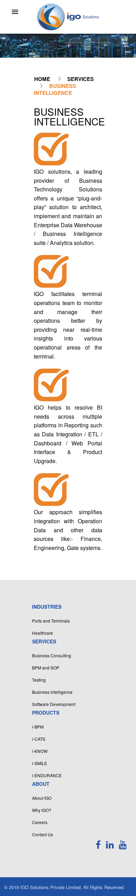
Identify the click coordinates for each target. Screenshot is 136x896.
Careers (39, 822)
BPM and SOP (45, 668)
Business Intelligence (52, 692)
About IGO (42, 798)
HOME (42, 79)
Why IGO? (41, 810)
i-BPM (38, 727)
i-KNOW (39, 751)
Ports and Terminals (51, 621)
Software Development (53, 704)
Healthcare (42, 633)
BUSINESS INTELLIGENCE (55, 89)
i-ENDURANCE (47, 775)
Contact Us (42, 834)
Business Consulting (51, 655)
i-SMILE (39, 763)
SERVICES (80, 79)
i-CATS (38, 739)
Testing (39, 680)
